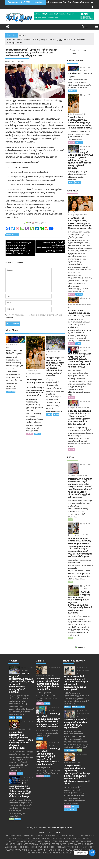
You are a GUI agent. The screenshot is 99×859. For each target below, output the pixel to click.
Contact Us (56, 833)
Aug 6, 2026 (54, 708)
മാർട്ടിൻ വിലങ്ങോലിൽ (77, 408)
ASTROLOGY (11, 392)
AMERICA (29, 434)
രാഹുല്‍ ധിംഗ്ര (83, 671)
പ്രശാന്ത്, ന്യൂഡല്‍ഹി (76, 476)
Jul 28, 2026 (82, 668)
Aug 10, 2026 (55, 668)
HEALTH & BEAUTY (78, 707)
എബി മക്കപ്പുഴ (70, 762)
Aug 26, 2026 (52, 351)
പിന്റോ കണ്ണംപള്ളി (34, 374)
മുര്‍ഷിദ (22, 61)
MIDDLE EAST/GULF (12, 235)
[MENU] (96, 26)
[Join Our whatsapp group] (92, 852)
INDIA (70, 520)
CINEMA (47, 703)
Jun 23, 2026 (83, 754)
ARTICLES (37, 434)
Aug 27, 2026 (12, 345)
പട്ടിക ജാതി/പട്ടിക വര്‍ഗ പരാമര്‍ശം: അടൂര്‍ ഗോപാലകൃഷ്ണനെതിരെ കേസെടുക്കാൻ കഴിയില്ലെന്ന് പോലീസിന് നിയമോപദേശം (18, 248)
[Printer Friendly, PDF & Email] (35, 223)
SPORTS (56, 414)
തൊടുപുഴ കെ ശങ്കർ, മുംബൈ (80, 304)
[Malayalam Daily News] (8, 26)
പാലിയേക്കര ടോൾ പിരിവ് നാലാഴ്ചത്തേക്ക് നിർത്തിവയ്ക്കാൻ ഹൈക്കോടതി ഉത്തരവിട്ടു (50, 246)
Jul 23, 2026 (54, 743)
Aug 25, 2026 (86, 465)
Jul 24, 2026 (82, 711)
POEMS (78, 344)
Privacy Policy (44, 833)
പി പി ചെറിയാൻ (44, 675)
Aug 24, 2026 (28, 777)
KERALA (49, 414)
